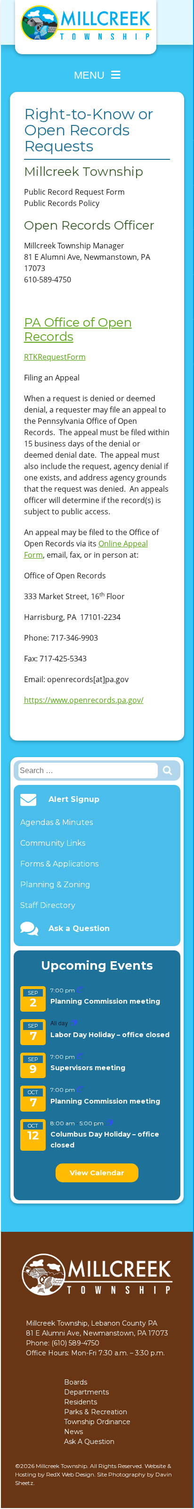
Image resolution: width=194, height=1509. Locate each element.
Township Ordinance (97, 1422)
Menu (89, 75)
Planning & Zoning (55, 884)
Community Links (52, 843)
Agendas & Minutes (56, 822)
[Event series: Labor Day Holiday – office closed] (73, 1023)
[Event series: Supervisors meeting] (80, 1056)
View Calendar (97, 1172)
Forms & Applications (59, 863)
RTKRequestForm (55, 357)
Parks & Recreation (95, 1412)
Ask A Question (89, 1441)
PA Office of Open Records (78, 329)
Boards (75, 1382)
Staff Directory (47, 905)
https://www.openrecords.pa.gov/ (84, 700)
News (73, 1431)
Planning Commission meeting (105, 1001)
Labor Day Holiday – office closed (110, 1035)
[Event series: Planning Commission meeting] (80, 990)
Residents (80, 1402)
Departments (86, 1392)
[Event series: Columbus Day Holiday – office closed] (109, 1123)
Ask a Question (79, 928)
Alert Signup (73, 799)
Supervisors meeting (87, 1068)
